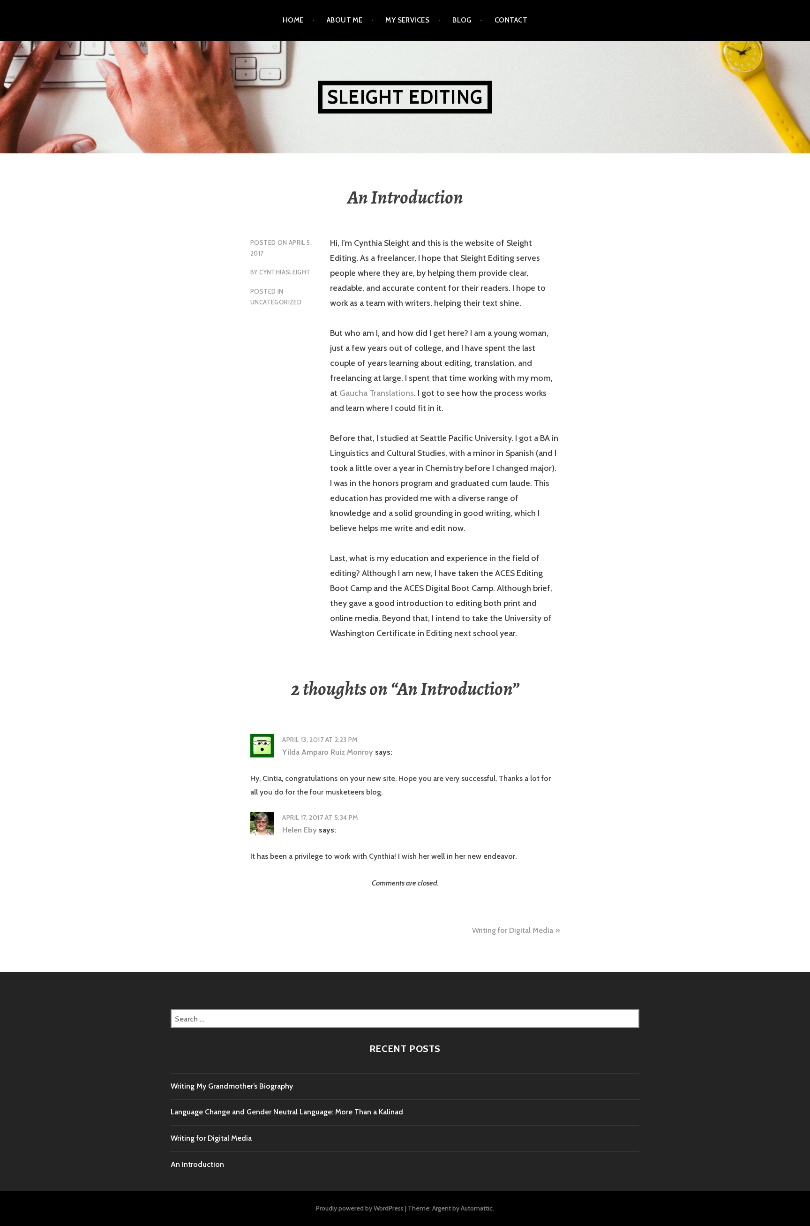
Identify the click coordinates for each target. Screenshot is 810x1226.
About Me (345, 20)
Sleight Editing (405, 96)
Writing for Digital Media (512, 930)
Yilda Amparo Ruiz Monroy (327, 752)
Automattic (477, 1208)
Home (293, 20)
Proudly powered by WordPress (360, 1208)
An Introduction (197, 1164)
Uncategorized (275, 302)
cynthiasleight (284, 272)
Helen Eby (299, 829)
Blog (462, 20)
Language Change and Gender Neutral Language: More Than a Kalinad (287, 1111)
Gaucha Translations (376, 393)
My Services (407, 20)
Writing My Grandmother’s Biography (232, 1086)
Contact (511, 20)
